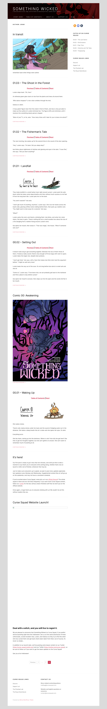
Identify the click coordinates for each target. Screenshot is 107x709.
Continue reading (19, 121)
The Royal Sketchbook (79, 71)
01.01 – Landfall (22, 166)
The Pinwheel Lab (78, 68)
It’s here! (18, 457)
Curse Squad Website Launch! (31, 502)
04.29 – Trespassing (79, 51)
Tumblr (21, 483)
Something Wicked (35, 9)
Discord (75, 62)
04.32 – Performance (79, 42)
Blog (73, 17)
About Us (50, 17)
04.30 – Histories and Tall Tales (82, 48)
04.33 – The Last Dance (80, 39)
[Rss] (75, 25)
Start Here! (18, 17)
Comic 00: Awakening (25, 295)
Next (51, 88)
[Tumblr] (81, 25)
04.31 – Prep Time (78, 45)
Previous (30, 88)
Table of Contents (34, 17)
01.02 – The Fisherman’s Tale (30, 131)
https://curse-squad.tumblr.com (23, 647)
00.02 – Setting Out (24, 242)
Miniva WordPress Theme (26, 700)
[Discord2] (78, 25)
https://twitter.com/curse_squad (55, 647)
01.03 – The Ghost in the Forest (31, 82)
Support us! (76, 65)
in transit (18, 34)
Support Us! (63, 17)
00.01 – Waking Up (24, 392)
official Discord (53, 479)
